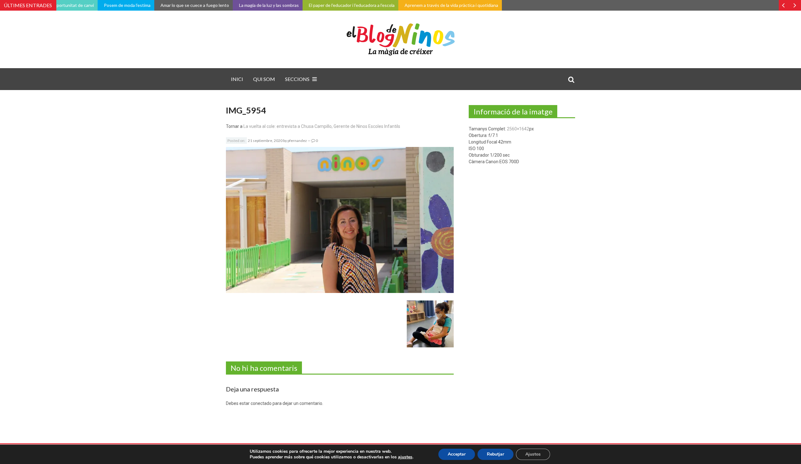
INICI (237, 79)
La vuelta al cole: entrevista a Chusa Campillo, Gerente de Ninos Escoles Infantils (321, 126)
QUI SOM (264, 79)
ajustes (405, 457)
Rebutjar (495, 454)
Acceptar (457, 454)
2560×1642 (518, 128)
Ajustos (533, 454)
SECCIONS (297, 79)
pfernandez (297, 140)
